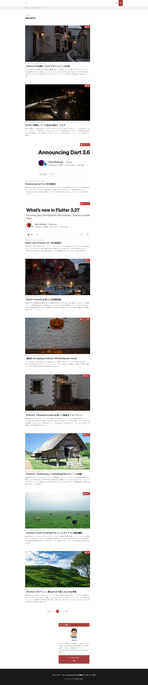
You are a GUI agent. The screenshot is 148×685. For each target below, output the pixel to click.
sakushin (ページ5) (36, 7)
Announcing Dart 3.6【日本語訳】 (41, 184)
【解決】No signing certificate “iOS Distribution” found (51, 358)
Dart (88, 27)
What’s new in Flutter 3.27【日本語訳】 (43, 243)
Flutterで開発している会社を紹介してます (45, 125)
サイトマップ (56, 675)
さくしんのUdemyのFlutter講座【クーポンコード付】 (79, 675)
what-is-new (85, 144)
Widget (87, 375)
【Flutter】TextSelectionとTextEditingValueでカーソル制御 (53, 474)
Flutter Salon (79, 679)
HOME (28, 7)
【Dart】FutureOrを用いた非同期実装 (43, 299)
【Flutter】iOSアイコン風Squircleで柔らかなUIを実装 (50, 591)
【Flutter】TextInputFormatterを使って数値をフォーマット (53, 415)
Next (66, 611)
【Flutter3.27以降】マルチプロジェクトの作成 (47, 66)
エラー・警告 (85, 319)
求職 (88, 85)
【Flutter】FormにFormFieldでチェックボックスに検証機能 (53, 533)
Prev (49, 611)
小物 (88, 552)
